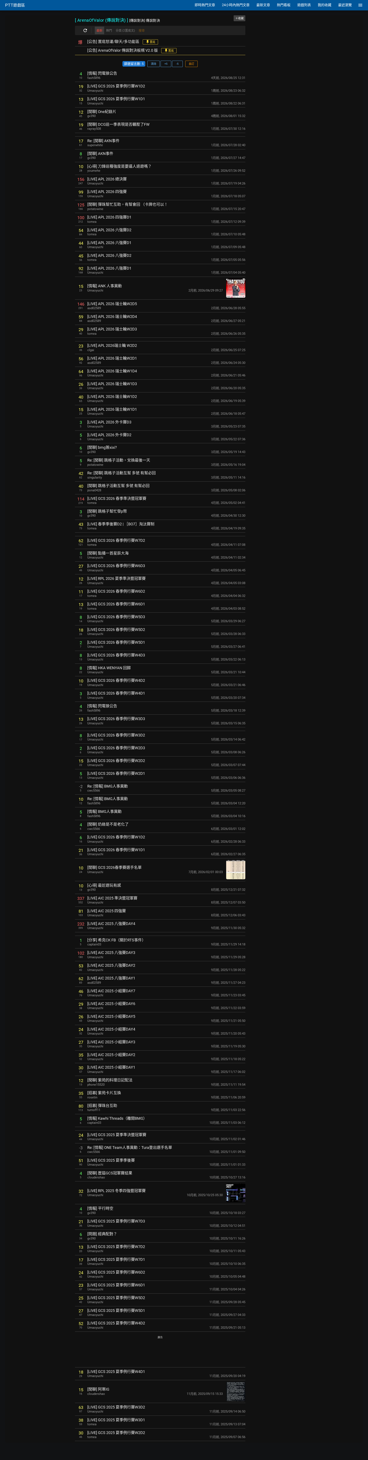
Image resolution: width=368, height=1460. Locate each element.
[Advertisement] (160, 1352)
